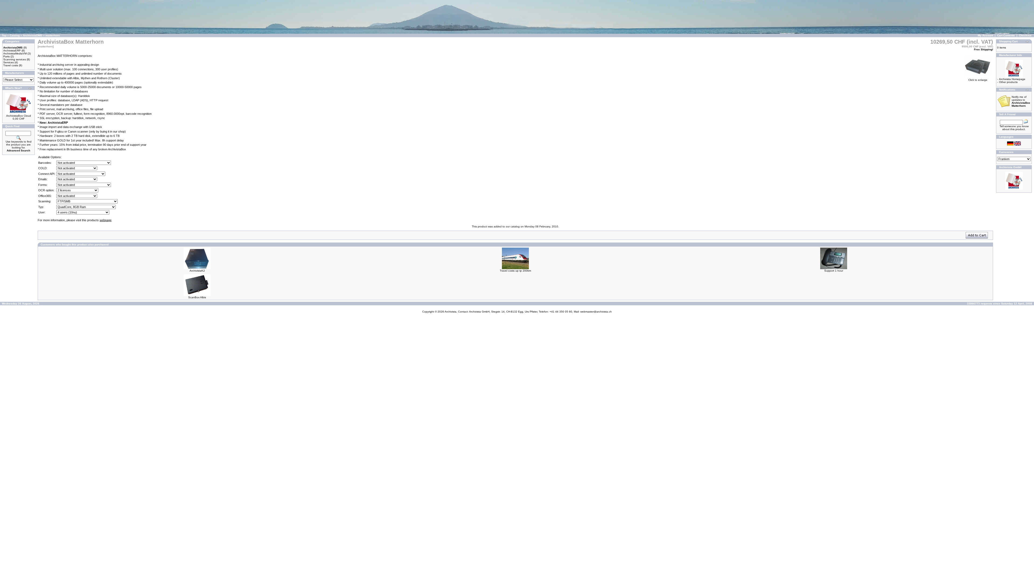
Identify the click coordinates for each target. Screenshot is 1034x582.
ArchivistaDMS (32, 35)
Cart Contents (1006, 35)
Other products (1008, 82)
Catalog (15, 35)
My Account (985, 35)
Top (4, 35)
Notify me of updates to (1021, 101)
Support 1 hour (833, 270)
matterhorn (53, 35)
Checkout (1025, 35)
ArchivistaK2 (197, 270)
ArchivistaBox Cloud (18, 115)
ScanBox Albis (197, 297)
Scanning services (14, 59)
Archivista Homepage (1012, 79)
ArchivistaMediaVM (15, 53)
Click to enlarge (977, 79)
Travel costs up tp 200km (515, 270)
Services (8, 62)
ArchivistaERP (12, 50)
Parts (6, 56)
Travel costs (10, 65)
